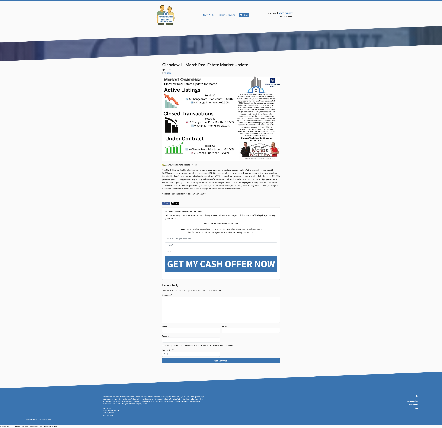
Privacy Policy (412, 401)
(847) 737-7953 (286, 13)
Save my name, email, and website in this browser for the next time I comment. (199, 345)
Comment (167, 295)
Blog (416, 408)
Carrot (49, 419)
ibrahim (168, 72)
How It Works (208, 14)
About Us (244, 14)
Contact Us (288, 16)
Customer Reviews (226, 14)
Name (165, 326)
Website (165, 336)
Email (225, 326)
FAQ (280, 16)
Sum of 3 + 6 (168, 350)
